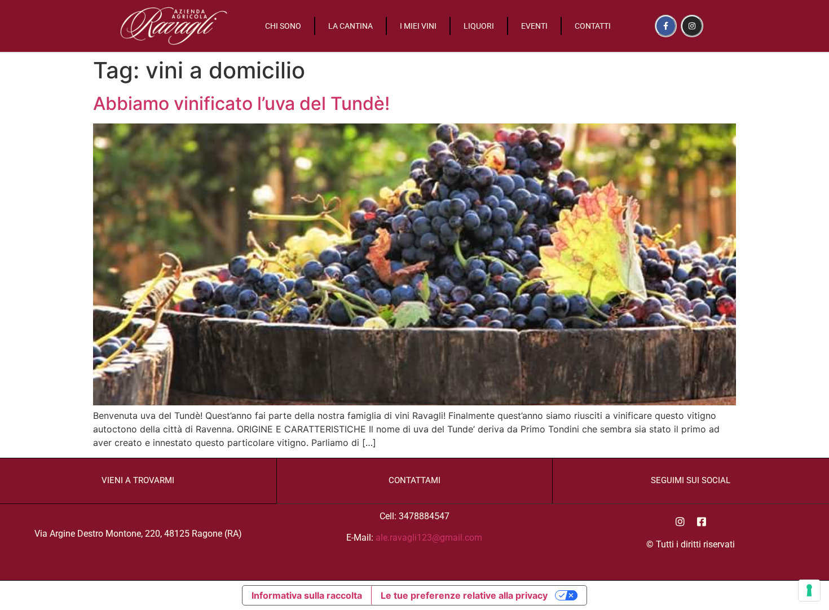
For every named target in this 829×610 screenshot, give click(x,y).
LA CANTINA (350, 25)
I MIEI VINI (418, 25)
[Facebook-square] (701, 521)
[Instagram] (692, 26)
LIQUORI (479, 25)
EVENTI (534, 25)
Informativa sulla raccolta (307, 595)
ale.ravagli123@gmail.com (429, 537)
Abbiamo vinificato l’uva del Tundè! (241, 103)
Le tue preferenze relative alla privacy (464, 595)
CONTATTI (593, 25)
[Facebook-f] (666, 26)
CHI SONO (283, 25)
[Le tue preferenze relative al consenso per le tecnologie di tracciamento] (809, 590)
